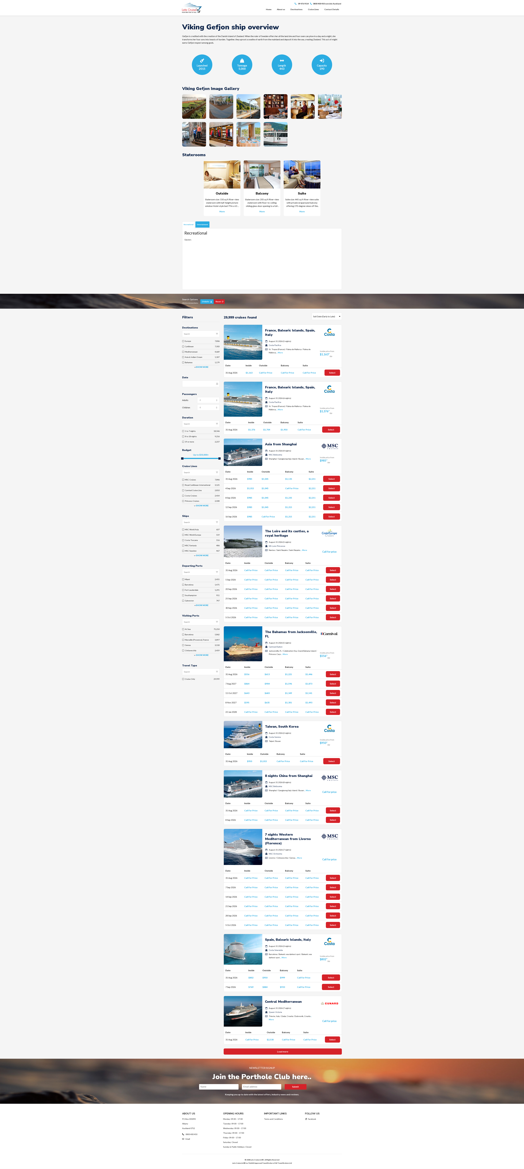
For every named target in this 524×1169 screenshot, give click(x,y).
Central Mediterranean (283, 1001)
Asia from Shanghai (281, 444)
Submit (295, 1086)
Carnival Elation (275, 647)
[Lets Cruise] (191, 7)
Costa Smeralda (276, 950)
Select (332, 372)
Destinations (297, 9)
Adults (185, 400)
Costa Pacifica (275, 345)
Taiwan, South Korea (282, 726)
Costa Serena (275, 737)
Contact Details (331, 9)
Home (268, 9)
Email (187, 1139)
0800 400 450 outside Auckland (327, 3)
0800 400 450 (191, 1134)
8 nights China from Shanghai (288, 776)
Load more (282, 1051)
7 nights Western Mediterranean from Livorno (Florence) (288, 838)
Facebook (311, 1119)
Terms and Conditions (273, 1119)
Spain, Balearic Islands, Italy (288, 939)
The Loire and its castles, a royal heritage (287, 533)
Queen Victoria (275, 1012)
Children (186, 407)
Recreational (188, 224)
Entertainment (202, 224)
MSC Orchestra (275, 854)
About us (281, 9)
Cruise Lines (313, 9)
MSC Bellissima (275, 455)
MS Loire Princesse (277, 546)
